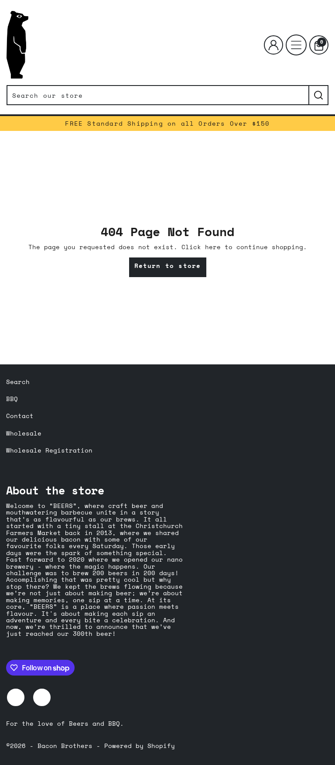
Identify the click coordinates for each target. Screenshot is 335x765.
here (213, 246)
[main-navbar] (296, 44)
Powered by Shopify (139, 745)
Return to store (167, 265)
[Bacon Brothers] (17, 45)
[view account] (273, 45)
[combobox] (157, 95)
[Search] (318, 95)
